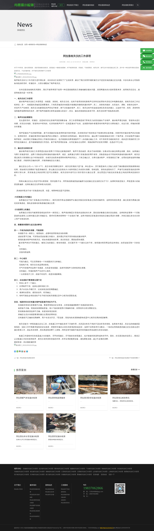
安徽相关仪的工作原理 (30, 468)
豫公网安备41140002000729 (121, 528)
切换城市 (63, 497)
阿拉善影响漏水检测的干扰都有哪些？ (127, 358)
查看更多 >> (135, 369)
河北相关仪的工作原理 (124, 468)
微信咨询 (149, 56)
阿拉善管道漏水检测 (35, 490)
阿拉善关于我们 (73, 5)
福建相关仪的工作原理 (77, 468)
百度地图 (96, 474)
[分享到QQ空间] (22, 351)
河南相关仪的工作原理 (21, 471)
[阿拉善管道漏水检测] (61, 423)
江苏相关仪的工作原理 (68, 471)
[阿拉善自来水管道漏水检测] (28, 423)
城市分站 (54, 6)
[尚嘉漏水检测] (32, 4)
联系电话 (149, 62)
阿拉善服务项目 (88, 5)
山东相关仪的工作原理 (100, 471)
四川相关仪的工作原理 (21, 474)
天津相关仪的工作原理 (37, 474)
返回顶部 (149, 68)
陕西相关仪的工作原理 (131, 471)
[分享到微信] (17, 351)
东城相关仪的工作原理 (68, 474)
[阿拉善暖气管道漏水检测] (28, 384)
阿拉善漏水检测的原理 (27, 358)
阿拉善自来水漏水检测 (35, 496)
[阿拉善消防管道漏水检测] (93, 384)
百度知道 (104, 474)
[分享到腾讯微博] (27, 351)
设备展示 (63, 500)
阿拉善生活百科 (49, 492)
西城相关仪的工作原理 (84, 474)
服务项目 (33, 485)
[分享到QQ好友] (20, 351)
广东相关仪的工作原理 (93, 468)
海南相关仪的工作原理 (109, 468)
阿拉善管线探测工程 (35, 518)
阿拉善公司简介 (18, 489)
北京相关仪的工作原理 (46, 468)
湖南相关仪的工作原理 (53, 471)
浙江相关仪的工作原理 (53, 474)
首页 (61, 5)
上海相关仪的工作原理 (115, 471)
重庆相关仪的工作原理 (61, 468)
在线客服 (149, 50)
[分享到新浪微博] (25, 351)
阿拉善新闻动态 (104, 5)
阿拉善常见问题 (49, 494)
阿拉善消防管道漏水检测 (35, 501)
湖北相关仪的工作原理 (37, 471)
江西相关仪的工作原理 (84, 471)
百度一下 (112, 474)
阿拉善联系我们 (128, 5)
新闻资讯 (32, 44)
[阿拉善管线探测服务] (61, 384)
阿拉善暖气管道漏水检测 (35, 507)
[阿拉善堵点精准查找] (125, 384)
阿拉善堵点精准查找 (35, 512)
